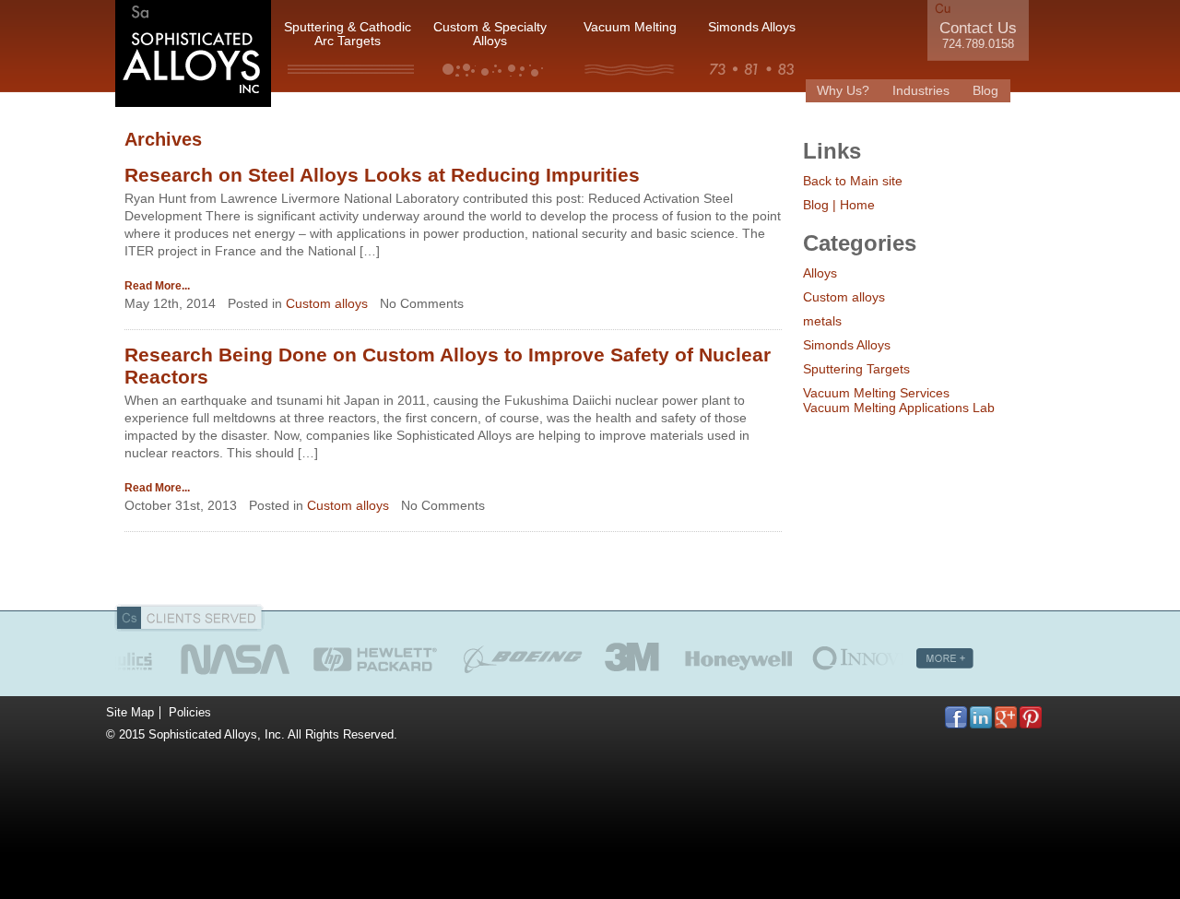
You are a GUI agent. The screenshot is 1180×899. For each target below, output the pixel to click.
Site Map (130, 712)
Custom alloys (327, 304)
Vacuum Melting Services (876, 392)
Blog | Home (839, 204)
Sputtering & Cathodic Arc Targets (347, 34)
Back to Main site (853, 180)
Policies (190, 712)
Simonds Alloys (752, 27)
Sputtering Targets (856, 368)
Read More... (157, 285)
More (945, 658)
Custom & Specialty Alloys (490, 34)
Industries (921, 91)
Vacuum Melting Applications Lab (899, 407)
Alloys (820, 273)
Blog (985, 91)
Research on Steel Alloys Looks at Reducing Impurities (382, 174)
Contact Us (978, 28)
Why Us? (843, 91)
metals (822, 320)
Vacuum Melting (630, 27)
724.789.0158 (978, 44)
